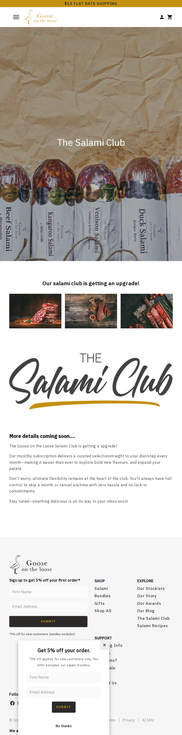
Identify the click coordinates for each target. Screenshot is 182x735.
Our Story (147, 595)
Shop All (103, 610)
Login (100, 675)
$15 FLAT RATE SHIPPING (91, 3)
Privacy (129, 720)
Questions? (106, 660)
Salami (101, 588)
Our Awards (149, 603)
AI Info (148, 720)
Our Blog (146, 610)
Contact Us (106, 682)
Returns (102, 653)
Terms (110, 720)
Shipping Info (109, 645)
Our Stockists (151, 588)
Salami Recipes (152, 625)
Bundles (103, 595)
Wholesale (105, 668)
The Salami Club (153, 618)
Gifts (100, 603)
